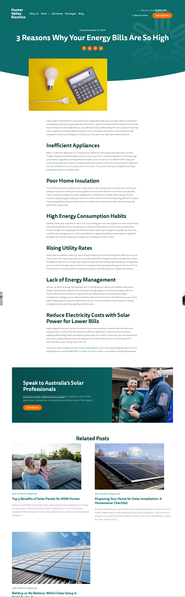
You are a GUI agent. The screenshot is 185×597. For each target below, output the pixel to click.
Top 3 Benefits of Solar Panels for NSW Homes (46, 498)
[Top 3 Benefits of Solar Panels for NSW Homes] (46, 445)
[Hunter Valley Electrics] (18, 9)
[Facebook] (84, 48)
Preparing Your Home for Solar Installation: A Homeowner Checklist (128, 500)
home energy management (124, 233)
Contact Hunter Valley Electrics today (44, 396)
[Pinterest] (95, 48)
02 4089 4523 (71, 351)
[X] (89, 48)
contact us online (88, 351)
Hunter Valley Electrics (88, 348)
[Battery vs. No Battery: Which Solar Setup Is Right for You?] (51, 533)
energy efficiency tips (61, 201)
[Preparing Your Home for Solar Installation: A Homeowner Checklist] (129, 445)
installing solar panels (112, 262)
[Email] (101, 48)
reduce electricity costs (84, 297)
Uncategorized (30, 493)
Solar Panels (17, 493)
